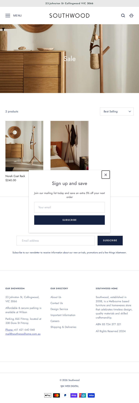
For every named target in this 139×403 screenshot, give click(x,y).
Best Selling (111, 111)
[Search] (123, 16)
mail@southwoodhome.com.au (23, 334)
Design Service (59, 309)
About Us (55, 297)
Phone (9, 330)
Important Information (62, 315)
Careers (54, 321)
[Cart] (131, 16)
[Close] (106, 175)
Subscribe (69, 220)
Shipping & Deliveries (63, 327)
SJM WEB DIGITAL (69, 386)
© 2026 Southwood (69, 380)
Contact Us (56, 303)
